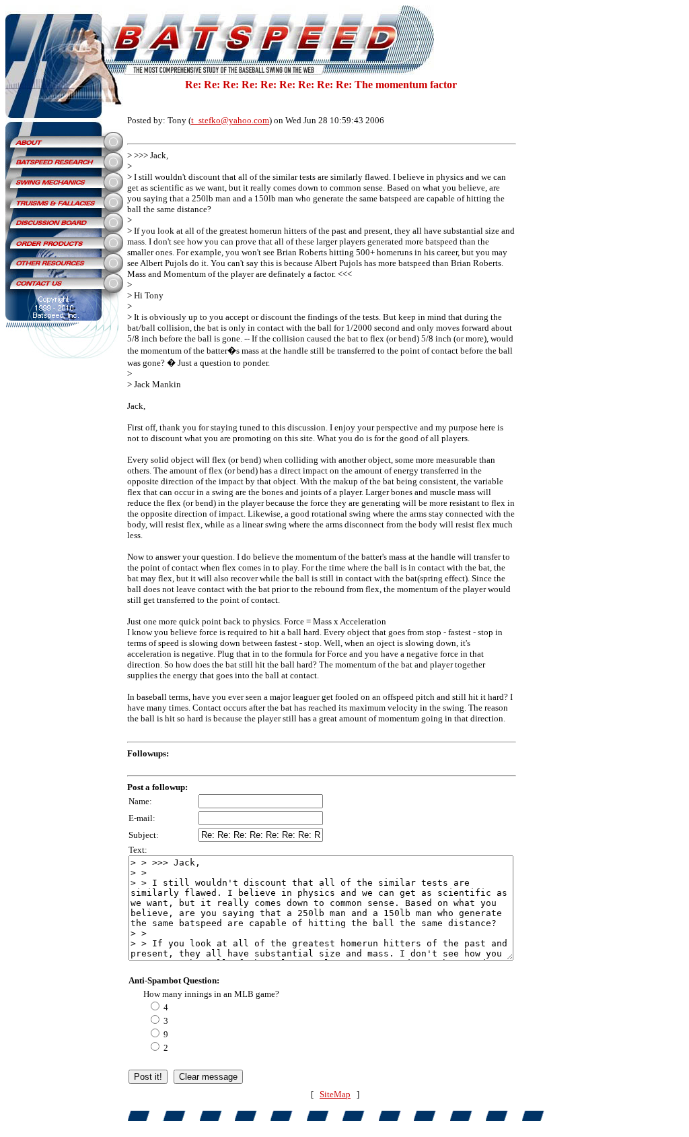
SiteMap (335, 1094)
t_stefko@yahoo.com (230, 120)
